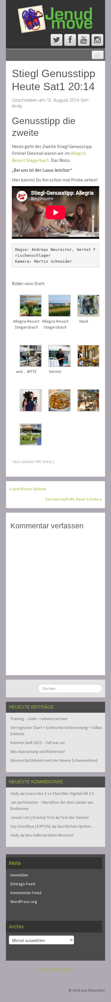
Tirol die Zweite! (74, 817)
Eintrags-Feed (22, 883)
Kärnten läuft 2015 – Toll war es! (37, 742)
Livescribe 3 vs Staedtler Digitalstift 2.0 (59, 793)
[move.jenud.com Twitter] (56, 40)
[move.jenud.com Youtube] (84, 40)
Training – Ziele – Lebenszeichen (38, 718)
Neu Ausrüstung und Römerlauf (37, 751)
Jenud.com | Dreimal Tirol (32, 817)
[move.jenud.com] (55, 18)
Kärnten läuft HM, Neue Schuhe (72, 499)
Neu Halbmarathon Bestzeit (49, 835)
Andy (17, 106)
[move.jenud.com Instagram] (97, 40)
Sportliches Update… (31, 488)
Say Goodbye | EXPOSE (30, 826)
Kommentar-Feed (25, 892)
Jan (13, 802)
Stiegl (47, 461)
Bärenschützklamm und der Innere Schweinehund (53, 760)
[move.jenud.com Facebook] (70, 40)
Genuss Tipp (31, 461)
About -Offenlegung (54, 969)
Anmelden (19, 875)
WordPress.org (23, 901)
